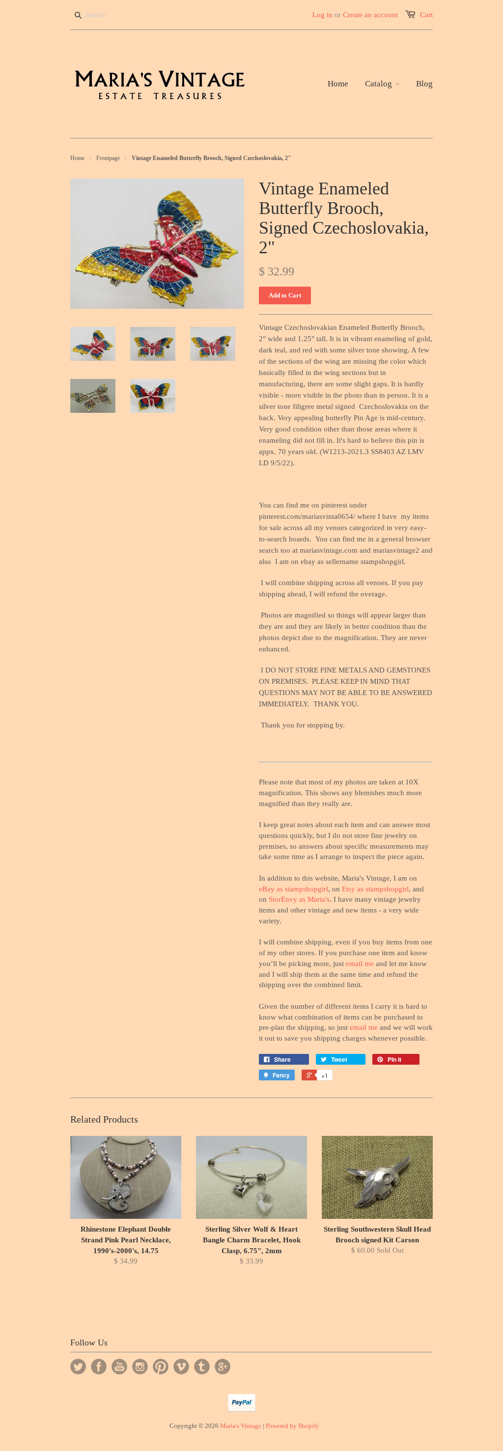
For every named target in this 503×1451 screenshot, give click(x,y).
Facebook (99, 1366)
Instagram (140, 1366)
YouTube (119, 1366)
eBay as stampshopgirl (293, 889)
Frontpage (108, 158)
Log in (322, 15)
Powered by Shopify (292, 1425)
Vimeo (181, 1366)
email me (360, 963)
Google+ (222, 1366)
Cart (426, 15)
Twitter (78, 1366)
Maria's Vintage (240, 1425)
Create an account (370, 15)
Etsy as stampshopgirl (375, 889)
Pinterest (160, 1366)
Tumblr (202, 1366)
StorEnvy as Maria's (299, 899)
